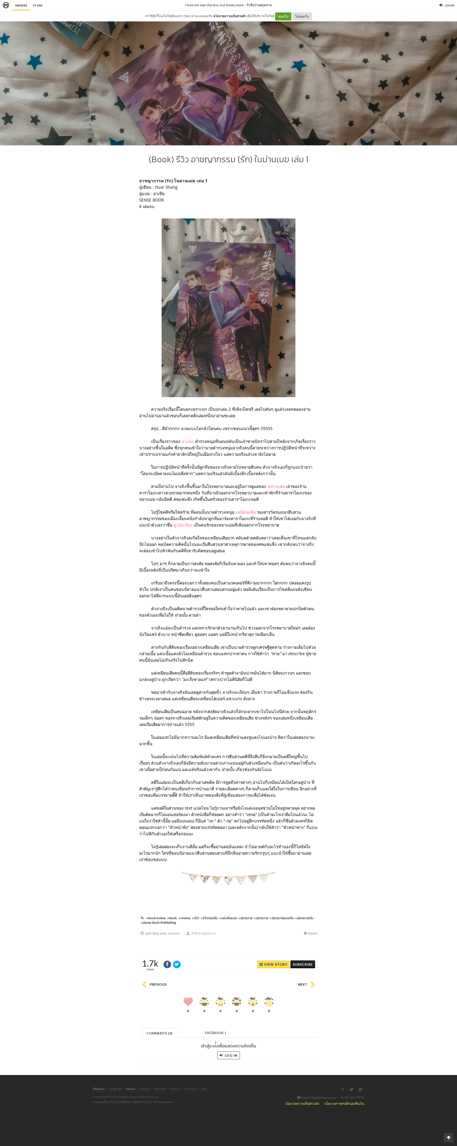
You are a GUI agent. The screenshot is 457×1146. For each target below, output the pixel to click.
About (175, 1089)
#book (172, 918)
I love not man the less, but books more (214, 5)
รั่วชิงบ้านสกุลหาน (259, 5)
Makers (21, 5)
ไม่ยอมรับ (302, 16)
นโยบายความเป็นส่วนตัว (229, 16)
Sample (144, 1089)
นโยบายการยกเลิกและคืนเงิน (344, 1103)
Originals (115, 1089)
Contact (190, 1089)
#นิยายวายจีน (304, 918)
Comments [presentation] (159, 1033)
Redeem (160, 1089)
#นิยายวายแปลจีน (281, 918)
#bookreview (156, 918)
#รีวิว (195, 918)
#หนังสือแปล (228, 918)
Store (38, 5)
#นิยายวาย (245, 918)
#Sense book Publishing (158, 922)
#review (184, 918)
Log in (231, 1055)
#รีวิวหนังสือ (209, 918)
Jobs (203, 1089)
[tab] (159, 1033)
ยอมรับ (283, 16)
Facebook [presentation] (215, 1034)
